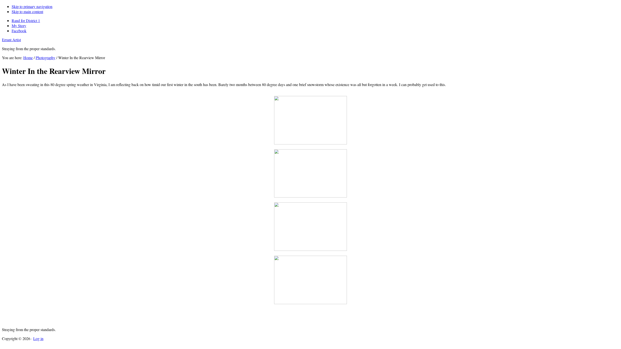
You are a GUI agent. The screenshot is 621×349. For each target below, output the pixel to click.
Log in (38, 338)
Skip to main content (27, 11)
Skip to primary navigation (32, 6)
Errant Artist (11, 39)
